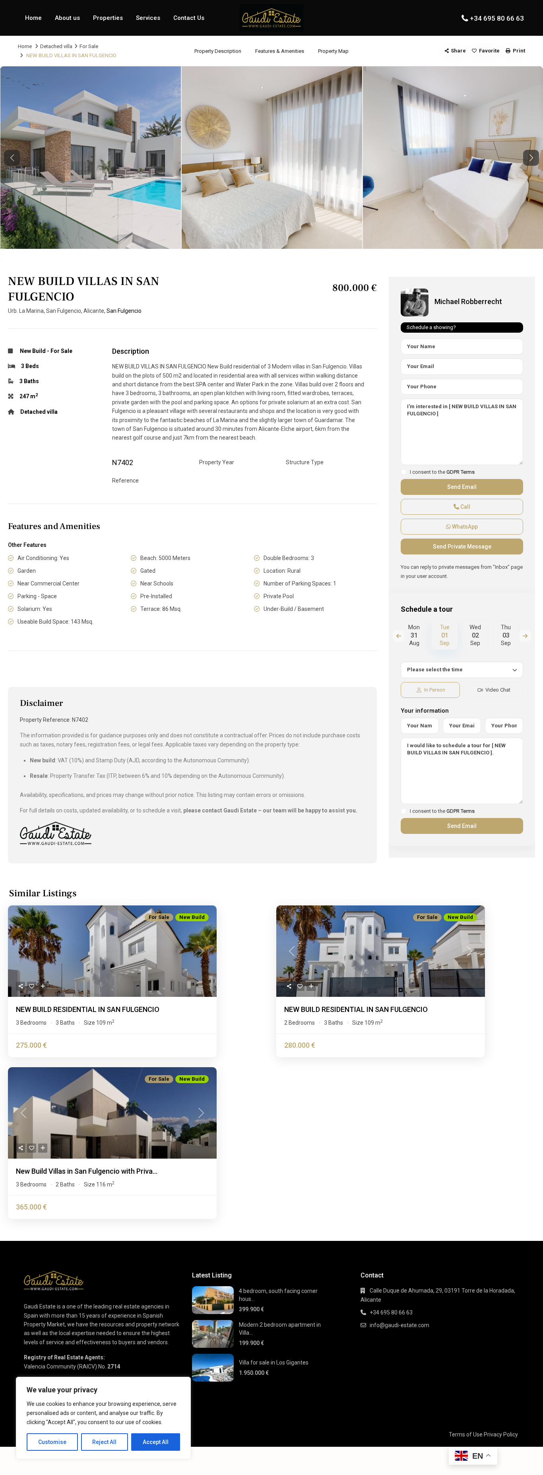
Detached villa (56, 46)
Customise (52, 1442)
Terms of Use (466, 1434)
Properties (108, 17)
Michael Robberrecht (468, 301)
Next (525, 636)
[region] (103, 1418)
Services (148, 17)
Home (33, 17)
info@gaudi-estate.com (399, 1325)
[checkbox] (404, 472)
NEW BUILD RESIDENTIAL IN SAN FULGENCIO (87, 1009)
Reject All (104, 1442)
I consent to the (442, 472)
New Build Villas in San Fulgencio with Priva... (86, 1171)
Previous (399, 636)
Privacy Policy (501, 1434)
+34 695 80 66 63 (497, 18)
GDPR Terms (460, 472)
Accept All (156, 1442)
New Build (33, 351)
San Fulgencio (124, 311)
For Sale (89, 46)
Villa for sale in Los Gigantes (273, 1362)
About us (67, 17)
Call (464, 507)
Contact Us (188, 17)
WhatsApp (464, 526)
